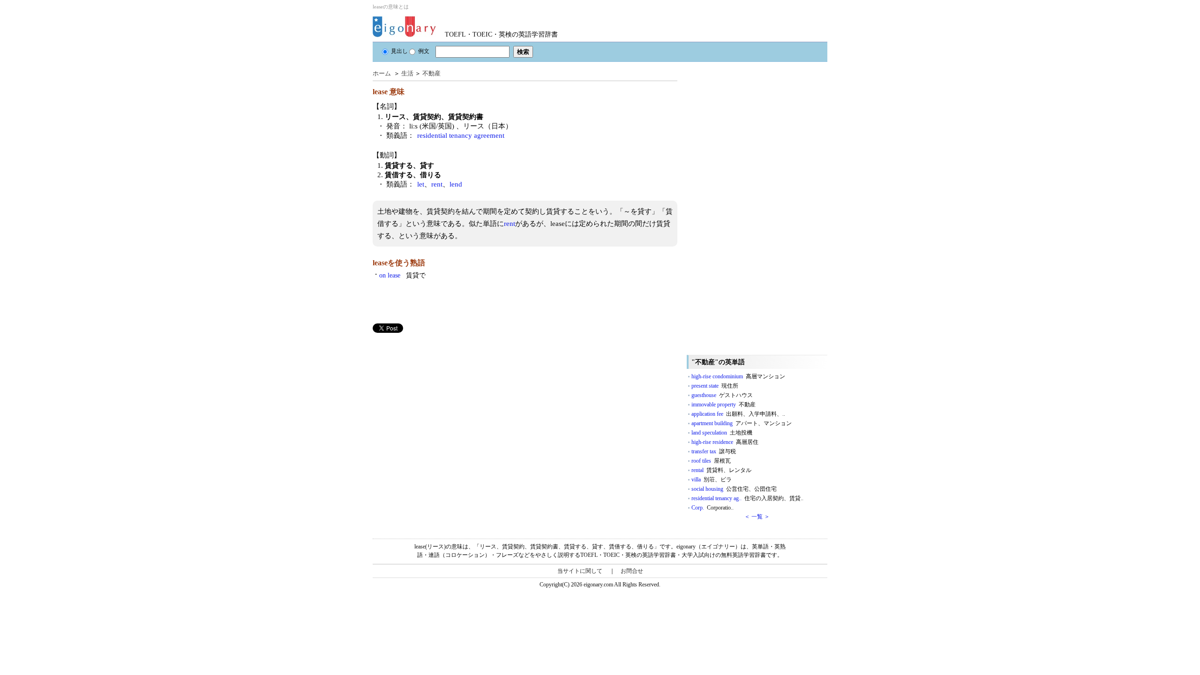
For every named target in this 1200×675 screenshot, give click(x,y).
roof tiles (711, 461)
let (420, 184)
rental (721, 470)
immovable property (723, 404)
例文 (423, 51)
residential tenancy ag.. (747, 498)
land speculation (721, 432)
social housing (734, 489)
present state (714, 385)
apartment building (741, 423)
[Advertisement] (443, 398)
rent (436, 184)
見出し (399, 51)
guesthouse (722, 395)
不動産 (431, 73)
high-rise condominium (738, 376)
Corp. (712, 507)
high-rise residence (724, 442)
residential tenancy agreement (460, 135)
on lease (402, 275)
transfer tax (713, 451)
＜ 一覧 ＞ (757, 516)
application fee (738, 414)
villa (711, 479)
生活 (407, 73)
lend (456, 184)
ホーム (382, 73)
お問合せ (632, 571)
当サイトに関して (579, 571)
